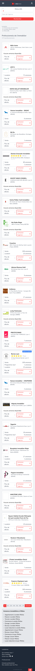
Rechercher (17, 19)
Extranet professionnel (8, 663)
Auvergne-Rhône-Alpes (9, 29)
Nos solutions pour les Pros (10, 665)
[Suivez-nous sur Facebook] (10, 656)
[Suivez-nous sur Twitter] (12, 656)
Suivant (28, 606)
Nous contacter (6, 654)
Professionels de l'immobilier (11, 28)
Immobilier (4, 26)
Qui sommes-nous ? (7, 653)
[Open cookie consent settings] (30, 669)
